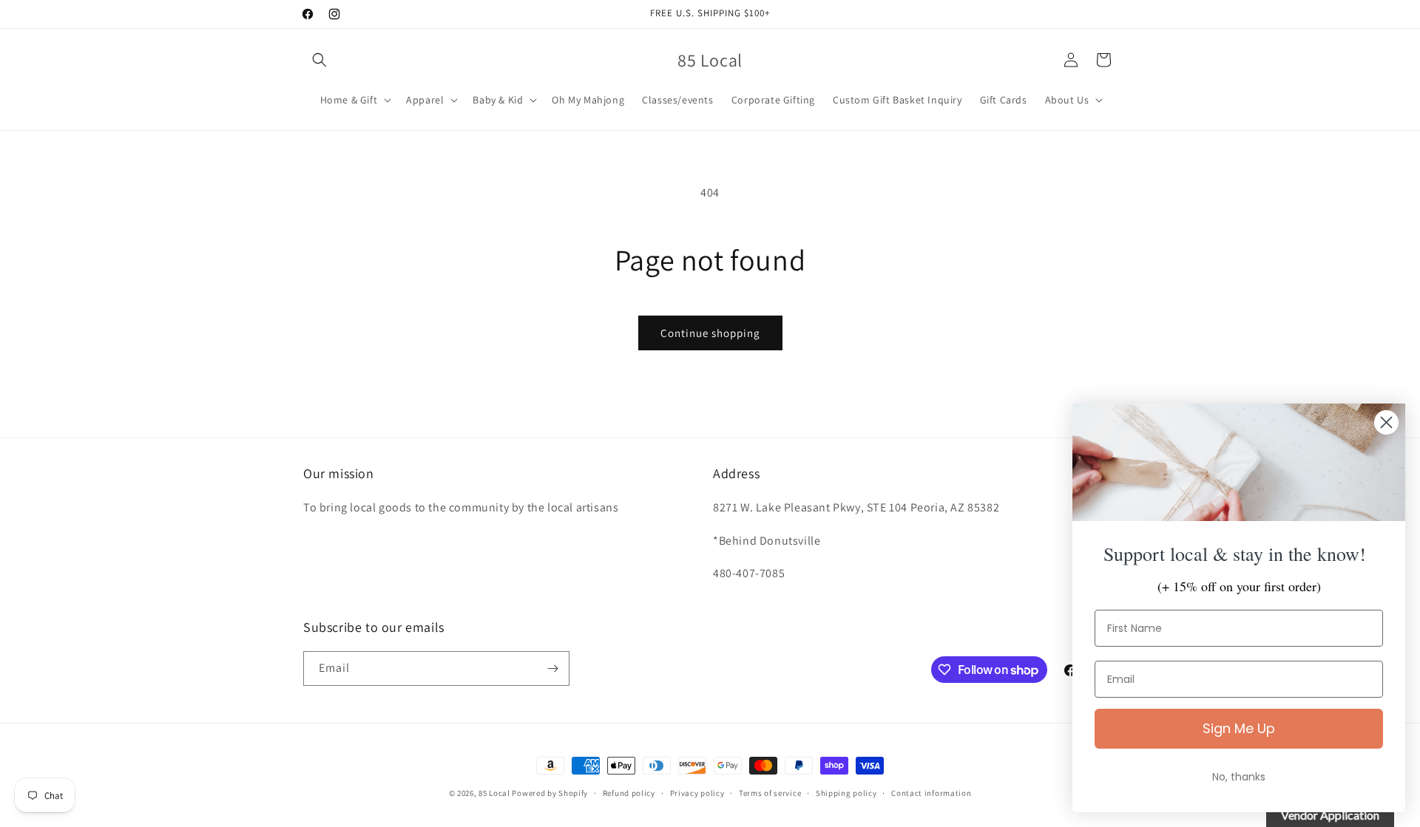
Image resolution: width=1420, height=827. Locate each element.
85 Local (494, 793)
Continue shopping (710, 333)
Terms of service (770, 793)
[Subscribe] (552, 668)
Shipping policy (846, 793)
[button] (319, 60)
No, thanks (1238, 776)
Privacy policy (697, 793)
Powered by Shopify (550, 793)
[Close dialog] (1386, 422)
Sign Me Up (1239, 728)
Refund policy (629, 793)
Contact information (931, 793)
